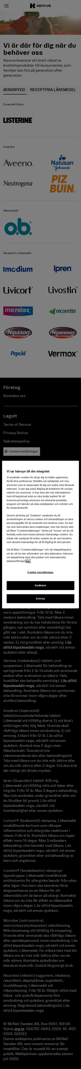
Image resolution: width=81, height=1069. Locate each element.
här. (28, 561)
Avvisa (40, 598)
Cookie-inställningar (40, 572)
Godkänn (40, 585)
